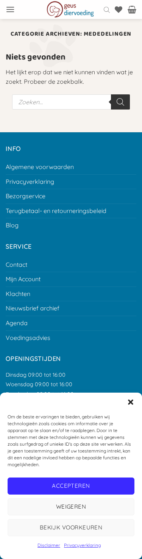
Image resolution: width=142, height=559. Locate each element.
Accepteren (71, 485)
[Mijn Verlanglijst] (118, 9)
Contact (16, 264)
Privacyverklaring (82, 545)
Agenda (17, 323)
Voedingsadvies (28, 337)
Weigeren (71, 506)
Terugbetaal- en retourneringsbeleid (56, 211)
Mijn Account (23, 279)
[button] (130, 402)
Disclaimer (48, 545)
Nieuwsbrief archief (32, 308)
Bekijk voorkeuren (71, 527)
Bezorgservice (25, 196)
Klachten (18, 294)
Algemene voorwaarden (40, 167)
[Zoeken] (120, 102)
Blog (12, 225)
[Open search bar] (107, 9)
